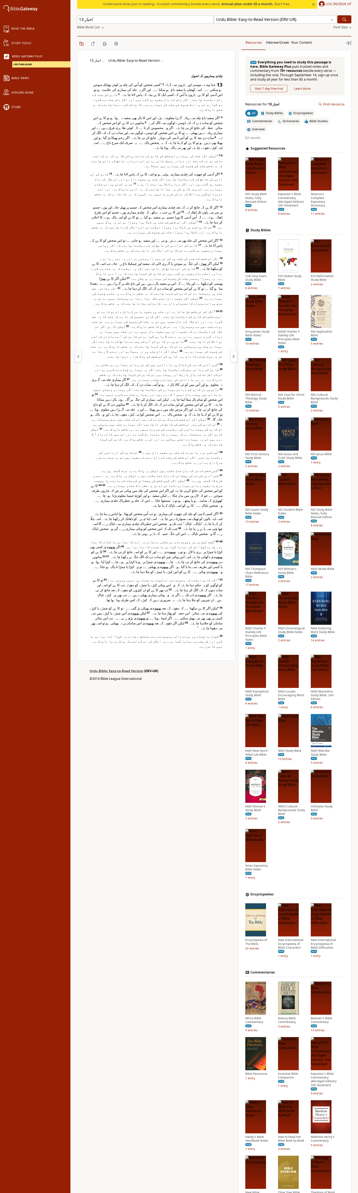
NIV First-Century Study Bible (257, 456)
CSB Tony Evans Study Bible (256, 278)
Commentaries (262, 972)
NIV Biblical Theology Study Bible (256, 398)
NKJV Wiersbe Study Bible (320, 752)
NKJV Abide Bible (322, 569)
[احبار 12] (78, 356)
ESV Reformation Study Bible (322, 278)
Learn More (302, 88)
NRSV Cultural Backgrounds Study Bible (291, 810)
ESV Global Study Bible (289, 278)
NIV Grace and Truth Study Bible (290, 456)
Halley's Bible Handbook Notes (256, 1138)
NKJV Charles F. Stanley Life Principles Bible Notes (256, 634)
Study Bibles (260, 230)
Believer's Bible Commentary (321, 1020)
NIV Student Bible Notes (290, 511)
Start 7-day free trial (269, 88)
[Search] (344, 19)
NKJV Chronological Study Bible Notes (291, 630)
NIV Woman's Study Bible (287, 571)
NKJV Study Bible (289, 751)
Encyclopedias (262, 894)
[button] (334, 4)
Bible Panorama (256, 1074)
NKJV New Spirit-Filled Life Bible (256, 752)
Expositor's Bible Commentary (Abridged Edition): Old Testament (291, 199)
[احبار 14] (233, 356)
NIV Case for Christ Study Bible (291, 396)
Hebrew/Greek (277, 42)
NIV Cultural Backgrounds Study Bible (324, 398)
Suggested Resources (267, 148)
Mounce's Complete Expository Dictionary (318, 199)
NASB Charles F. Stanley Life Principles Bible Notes (289, 337)
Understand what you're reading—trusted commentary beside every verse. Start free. (196, 4)
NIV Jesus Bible (321, 454)
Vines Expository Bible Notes (256, 867)
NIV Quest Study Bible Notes (256, 511)
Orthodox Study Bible (322, 808)
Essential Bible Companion (288, 1075)
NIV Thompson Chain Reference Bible (256, 572)
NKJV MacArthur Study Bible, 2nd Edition (322, 695)
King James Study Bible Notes (257, 333)
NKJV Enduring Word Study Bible (323, 630)
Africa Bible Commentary (254, 1020)
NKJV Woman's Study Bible (255, 808)
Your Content (301, 42)
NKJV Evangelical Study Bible (256, 693)
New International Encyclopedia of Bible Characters (290, 943)
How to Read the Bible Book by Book (291, 1138)
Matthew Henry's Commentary (322, 1138)
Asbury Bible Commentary (287, 1020)
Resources (254, 42)
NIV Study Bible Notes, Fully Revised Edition (256, 198)
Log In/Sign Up (338, 4)
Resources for (262, 104)
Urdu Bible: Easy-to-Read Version (116, 671)
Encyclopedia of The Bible (256, 942)
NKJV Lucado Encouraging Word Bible (291, 695)
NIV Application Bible (321, 333)
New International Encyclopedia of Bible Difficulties (323, 943)
